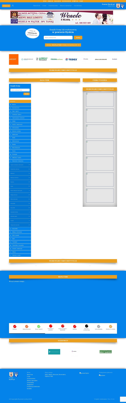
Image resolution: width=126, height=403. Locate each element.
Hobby (14, 121)
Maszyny (12, 173)
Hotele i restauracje (17, 124)
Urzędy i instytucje (17, 248)
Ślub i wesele (15, 235)
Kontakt (29, 388)
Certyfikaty (78, 5)
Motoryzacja (15, 141)
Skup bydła (13, 203)
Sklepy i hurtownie (17, 232)
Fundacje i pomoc (16, 114)
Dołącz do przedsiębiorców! (32, 33)
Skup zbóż (13, 207)
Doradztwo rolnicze (15, 169)
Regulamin (30, 384)
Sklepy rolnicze (14, 194)
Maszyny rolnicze (14, 177)
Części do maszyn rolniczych (17, 164)
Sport (13, 238)
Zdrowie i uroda (16, 255)
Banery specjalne (66, 5)
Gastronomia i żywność (18, 117)
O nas (44, 5)
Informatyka (15, 127)
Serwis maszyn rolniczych (16, 190)
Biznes (14, 104)
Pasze (12, 186)
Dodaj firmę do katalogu (62, 45)
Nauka (14, 144)
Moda (13, 137)
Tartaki (12, 220)
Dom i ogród (15, 111)
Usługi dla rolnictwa (15, 224)
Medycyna (15, 134)
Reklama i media (16, 157)
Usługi (14, 252)
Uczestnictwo (53, 5)
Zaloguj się (6, 6)
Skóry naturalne (14, 199)
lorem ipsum (15, 326)
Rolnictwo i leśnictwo (17, 161)
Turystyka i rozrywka (18, 245)
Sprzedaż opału (14, 216)
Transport (14, 242)
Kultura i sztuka (16, 131)
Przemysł (14, 154)
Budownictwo (15, 107)
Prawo (14, 151)
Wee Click (110, 399)
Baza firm (36, 5)
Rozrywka (15, 228)
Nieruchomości (16, 147)
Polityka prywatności (33, 386)
